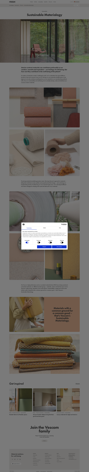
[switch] (38, 242)
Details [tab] (44, 227)
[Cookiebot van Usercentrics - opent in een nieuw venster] (62, 224)
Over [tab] (60, 227)
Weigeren (44, 246)
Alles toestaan (59, 246)
